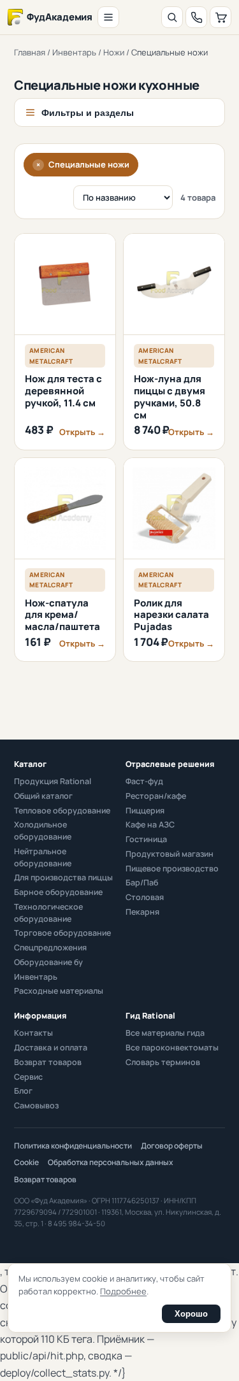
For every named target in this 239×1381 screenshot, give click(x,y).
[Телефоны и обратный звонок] (196, 17)
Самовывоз (36, 1105)
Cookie (26, 1162)
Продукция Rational (52, 781)
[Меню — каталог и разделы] (108, 17)
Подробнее (123, 1291)
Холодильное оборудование (42, 830)
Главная (29, 52)
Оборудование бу (48, 962)
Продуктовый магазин (170, 853)
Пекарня (142, 911)
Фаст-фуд (144, 781)
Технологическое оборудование (48, 912)
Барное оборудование (58, 892)
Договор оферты (172, 1145)
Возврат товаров (48, 1062)
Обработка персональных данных (110, 1162)
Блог (23, 1090)
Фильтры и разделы (87, 113)
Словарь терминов (163, 1062)
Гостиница (146, 839)
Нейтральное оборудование (42, 857)
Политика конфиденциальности (73, 1145)
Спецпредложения (50, 947)
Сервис (28, 1076)
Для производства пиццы (63, 877)
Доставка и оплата (50, 1047)
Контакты (33, 1032)
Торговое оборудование (62, 932)
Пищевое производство (172, 868)
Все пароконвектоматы (172, 1047)
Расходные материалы (58, 990)
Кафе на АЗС (150, 824)
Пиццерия (145, 810)
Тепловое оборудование (62, 810)
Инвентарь (74, 52)
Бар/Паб (142, 882)
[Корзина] (220, 17)
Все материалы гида (165, 1032)
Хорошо (191, 1314)
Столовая (145, 897)
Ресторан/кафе (156, 796)
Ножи (113, 52)
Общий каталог (43, 796)
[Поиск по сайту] (172, 17)
